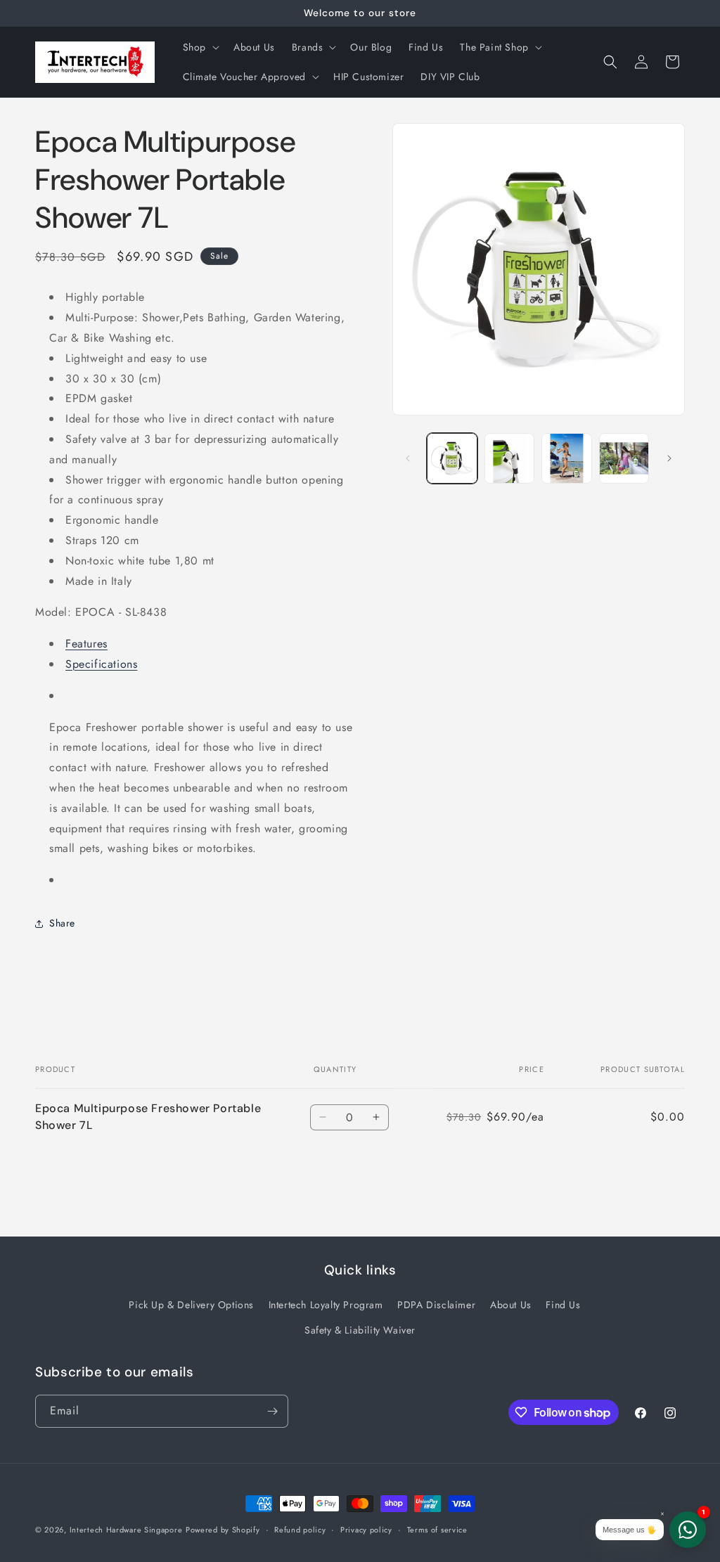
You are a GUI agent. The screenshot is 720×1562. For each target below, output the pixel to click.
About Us (511, 1305)
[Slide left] (407, 458)
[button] (199, 47)
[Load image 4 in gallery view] (624, 458)
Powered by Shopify (223, 1529)
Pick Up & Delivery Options (191, 1305)
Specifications (101, 664)
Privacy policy (366, 1529)
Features (86, 643)
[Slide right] (669, 458)
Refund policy (300, 1529)
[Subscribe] (272, 1411)
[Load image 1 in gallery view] (452, 458)
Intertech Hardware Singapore (126, 1529)
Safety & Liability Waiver (360, 1330)
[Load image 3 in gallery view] (566, 458)
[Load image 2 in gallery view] (509, 458)
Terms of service (437, 1529)
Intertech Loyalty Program (326, 1305)
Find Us (563, 1305)
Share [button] (62, 923)
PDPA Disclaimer (436, 1305)
